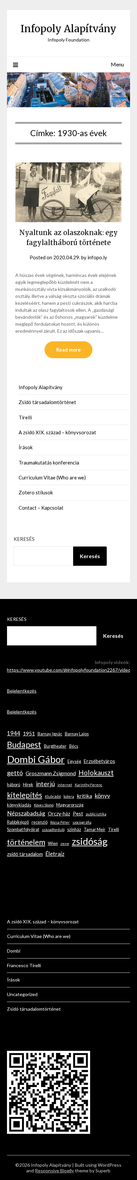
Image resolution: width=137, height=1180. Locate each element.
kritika (84, 796)
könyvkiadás (19, 804)
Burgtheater (55, 746)
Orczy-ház (59, 813)
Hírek (28, 784)
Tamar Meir (94, 829)
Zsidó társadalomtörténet (47, 402)
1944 (13, 733)
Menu (117, 64)
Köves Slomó (44, 805)
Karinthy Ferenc (88, 785)
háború (13, 784)
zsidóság (90, 841)
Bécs (73, 746)
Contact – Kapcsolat (41, 508)
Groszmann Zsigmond (51, 773)
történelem (26, 842)
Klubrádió (53, 796)
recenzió (40, 822)
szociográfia (81, 822)
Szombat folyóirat (23, 829)
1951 (29, 733)
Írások (26, 447)
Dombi (13, 951)
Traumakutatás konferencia (49, 462)
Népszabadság (26, 813)
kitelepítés (24, 795)
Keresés (24, 539)
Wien (53, 843)
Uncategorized (22, 994)
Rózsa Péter (60, 822)
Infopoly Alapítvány (68, 29)
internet (65, 785)
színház (74, 829)
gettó (15, 773)
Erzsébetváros (99, 761)
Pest (78, 813)
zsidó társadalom (25, 854)
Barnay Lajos (77, 733)
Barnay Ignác (50, 733)
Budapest (24, 744)
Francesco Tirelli (24, 965)
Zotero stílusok (36, 492)
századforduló (53, 829)
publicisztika (96, 814)
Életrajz (55, 853)
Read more (68, 350)
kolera (69, 796)
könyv (102, 795)
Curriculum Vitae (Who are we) (52, 477)
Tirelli (25, 417)
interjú (45, 784)
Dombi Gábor (36, 759)
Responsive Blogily (54, 1170)
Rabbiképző (18, 822)
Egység (74, 761)
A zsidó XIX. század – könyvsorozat (57, 432)
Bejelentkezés (22, 691)
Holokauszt (96, 772)
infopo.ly (97, 257)
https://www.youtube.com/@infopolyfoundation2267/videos (70, 670)
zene (65, 843)
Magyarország (69, 804)
